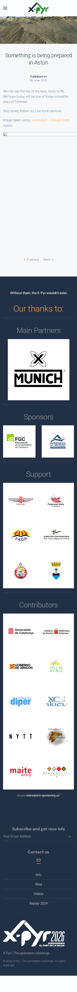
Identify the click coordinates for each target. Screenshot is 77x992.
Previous (33, 260)
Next (46, 260)
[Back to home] (38, 8)
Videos (39, 894)
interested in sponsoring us (42, 795)
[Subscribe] (69, 836)
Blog (38, 884)
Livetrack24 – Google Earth (50, 120)
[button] (5, 8)
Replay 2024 (39, 903)
